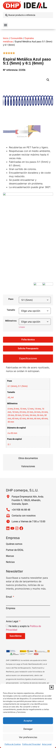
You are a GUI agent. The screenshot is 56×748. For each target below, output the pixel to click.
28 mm (11, 415)
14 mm (37, 409)
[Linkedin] (8, 528)
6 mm (10, 409)
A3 (9, 397)
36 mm (40, 415)
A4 (12, 397)
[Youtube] (12, 528)
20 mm (22, 412)
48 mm (44, 418)
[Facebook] (21, 528)
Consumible (17, 38)
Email (9, 597)
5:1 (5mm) (23, 386)
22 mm (30, 412)
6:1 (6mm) (12, 386)
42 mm (22, 418)
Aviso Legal (47, 744)
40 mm (15, 418)
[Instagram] (17, 528)
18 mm (15, 412)
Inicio (6, 38)
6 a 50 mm (12, 433)
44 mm (30, 418)
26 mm (44, 412)
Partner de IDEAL (15, 550)
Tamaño (11, 310)
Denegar (28, 729)
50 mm (11, 422)
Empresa (10, 608)
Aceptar (28, 720)
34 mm (33, 415)
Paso (10, 299)
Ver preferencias (28, 737)
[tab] (28, 358)
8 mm (16, 409)
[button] (51, 687)
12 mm (30, 409)
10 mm (23, 409)
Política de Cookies (13, 744)
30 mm (18, 415)
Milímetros (11, 321)
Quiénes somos (14, 544)
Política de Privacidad (31, 744)
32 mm (25, 415)
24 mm (37, 412)
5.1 (9, 444)
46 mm (37, 418)
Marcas (10, 556)
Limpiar (22, 327)
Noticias (10, 562)
